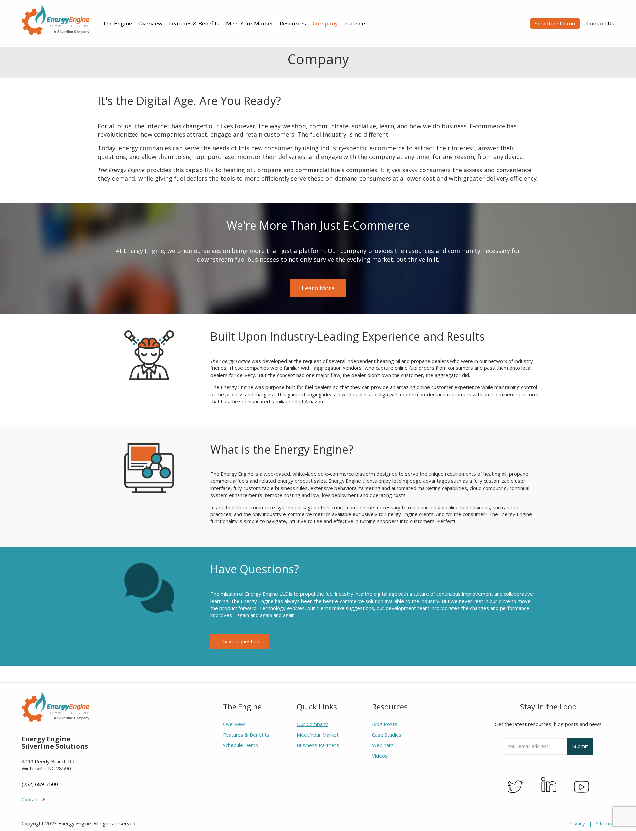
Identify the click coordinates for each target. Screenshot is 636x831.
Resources (293, 23)
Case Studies (386, 734)
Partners (355, 23)
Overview (150, 23)
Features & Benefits (194, 23)
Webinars (383, 745)
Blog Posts (384, 724)
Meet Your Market (249, 23)
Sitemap (605, 823)
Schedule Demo (555, 23)
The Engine (117, 23)
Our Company (312, 724)
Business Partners (318, 745)
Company (325, 23)
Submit (580, 746)
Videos (380, 755)
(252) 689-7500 (40, 784)
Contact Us (600, 23)
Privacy (576, 823)
